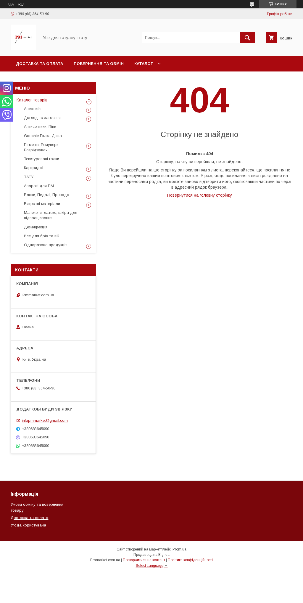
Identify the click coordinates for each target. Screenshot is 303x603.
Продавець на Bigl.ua (151, 555)
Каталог (143, 63)
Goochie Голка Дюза (43, 135)
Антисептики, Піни (40, 126)
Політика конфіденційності (190, 560)
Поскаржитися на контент (144, 560)
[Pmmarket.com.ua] (23, 48)
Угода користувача (28, 525)
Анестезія (32, 108)
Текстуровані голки (41, 159)
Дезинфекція (35, 227)
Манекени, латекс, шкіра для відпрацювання (50, 215)
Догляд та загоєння (42, 117)
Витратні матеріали (42, 203)
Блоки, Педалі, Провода (46, 194)
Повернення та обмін (99, 63)
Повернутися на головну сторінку (199, 195)
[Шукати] (247, 37)
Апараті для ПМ (39, 186)
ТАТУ (28, 177)
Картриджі (33, 168)
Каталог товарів (32, 100)
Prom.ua (179, 549)
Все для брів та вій (41, 236)
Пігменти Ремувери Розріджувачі (41, 147)
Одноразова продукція (45, 245)
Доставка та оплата (39, 63)
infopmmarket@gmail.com (45, 420)
